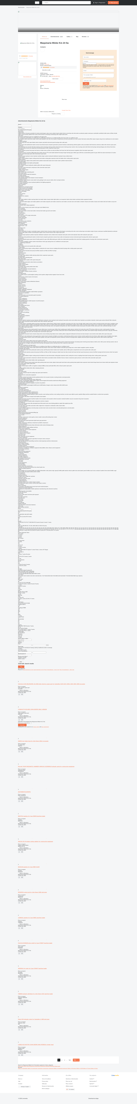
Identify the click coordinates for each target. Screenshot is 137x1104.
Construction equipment (39, 1066)
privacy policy (101, 85)
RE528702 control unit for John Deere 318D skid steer (32, 892)
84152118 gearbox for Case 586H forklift (29, 867)
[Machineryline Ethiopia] (25, 2)
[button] (46, 70)
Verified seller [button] (43, 63)
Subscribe (22, 725)
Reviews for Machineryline (48, 1086)
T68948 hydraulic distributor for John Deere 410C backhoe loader (35, 994)
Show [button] (50, 76)
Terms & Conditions (46, 1078)
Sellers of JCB (79, 1068)
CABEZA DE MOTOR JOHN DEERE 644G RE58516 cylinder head (35, 1044)
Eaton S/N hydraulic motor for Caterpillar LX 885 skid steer (33, 1019)
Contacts (20, 1083)
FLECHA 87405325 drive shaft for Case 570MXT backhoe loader (35, 943)
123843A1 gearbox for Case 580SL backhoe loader (31, 917)
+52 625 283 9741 (56, 76)
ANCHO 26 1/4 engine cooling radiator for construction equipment (35, 841)
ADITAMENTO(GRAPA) (24, 792)
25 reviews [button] (30, 56)
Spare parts (21, 1066)
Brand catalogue (45, 1088)
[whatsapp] (63, 76)
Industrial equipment (50, 1066)
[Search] (43, 3)
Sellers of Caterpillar (22, 1068)
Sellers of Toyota (87, 1068)
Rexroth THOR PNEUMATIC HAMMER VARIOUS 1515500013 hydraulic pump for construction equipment (46, 766)
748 (69, 1060)
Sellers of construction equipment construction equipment (40, 1068)
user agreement (109, 85)
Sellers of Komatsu (72, 1068)
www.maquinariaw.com (45, 80)
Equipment (31, 1066)
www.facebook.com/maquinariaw (47, 82)
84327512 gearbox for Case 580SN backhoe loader (31, 816)
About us (20, 1078)
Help (19, 1081)
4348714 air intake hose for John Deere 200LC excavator (33, 741)
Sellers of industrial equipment (61, 1068)
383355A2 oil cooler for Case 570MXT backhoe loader (32, 968)
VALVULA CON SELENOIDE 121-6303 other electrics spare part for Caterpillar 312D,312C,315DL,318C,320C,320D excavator (51, 684)
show (21, 661)
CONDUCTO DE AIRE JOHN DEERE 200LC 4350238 (32, 709)
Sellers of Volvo (94, 1068)
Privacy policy (45, 1081)
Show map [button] (64, 99)
